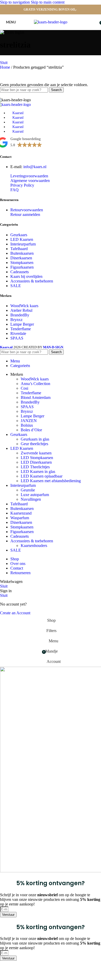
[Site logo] (50, 22)
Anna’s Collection (35, 383)
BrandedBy (19, 315)
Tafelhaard (19, 248)
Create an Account (15, 613)
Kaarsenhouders (34, 545)
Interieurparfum (23, 244)
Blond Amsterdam (36, 397)
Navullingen (31, 499)
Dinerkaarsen (21, 258)
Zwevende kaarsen (36, 453)
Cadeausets (19, 272)
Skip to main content (47, 2)
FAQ (14, 190)
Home (5, 67)
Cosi (24, 388)
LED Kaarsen (21, 239)
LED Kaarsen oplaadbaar (41, 476)
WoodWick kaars (24, 306)
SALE (15, 285)
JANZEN (29, 420)
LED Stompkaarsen (37, 457)
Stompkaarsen (21, 262)
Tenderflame (20, 329)
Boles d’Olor (31, 430)
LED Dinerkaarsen (36, 462)
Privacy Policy (22, 185)
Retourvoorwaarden (26, 210)
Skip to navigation (15, 2)
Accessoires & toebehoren (31, 281)
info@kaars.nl (34, 166)
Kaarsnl (18, 113)
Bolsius (27, 425)
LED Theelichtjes (35, 467)
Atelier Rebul (21, 310)
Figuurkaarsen (22, 267)
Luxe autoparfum (35, 494)
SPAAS (16, 338)
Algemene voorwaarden (30, 180)
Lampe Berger (22, 324)
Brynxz (16, 319)
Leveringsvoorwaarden (29, 176)
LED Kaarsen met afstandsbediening (51, 481)
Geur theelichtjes (34, 444)
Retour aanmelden (25, 214)
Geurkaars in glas (35, 439)
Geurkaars (18, 235)
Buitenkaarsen (22, 253)
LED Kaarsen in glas (38, 471)
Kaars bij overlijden (26, 276)
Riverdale (18, 333)
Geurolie (28, 490)
